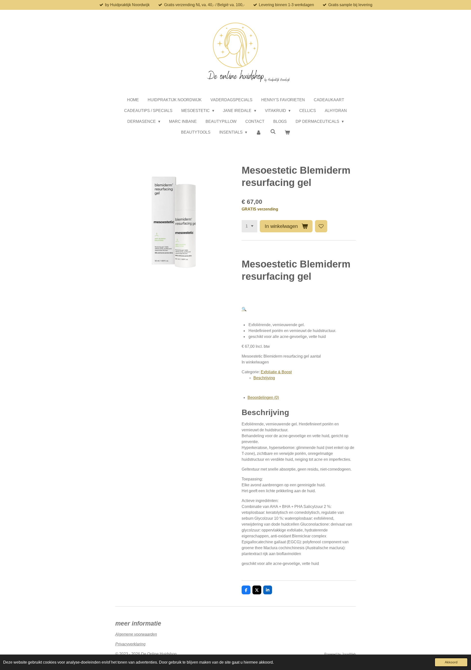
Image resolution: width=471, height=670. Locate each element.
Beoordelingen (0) (263, 397)
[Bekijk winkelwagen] (287, 132)
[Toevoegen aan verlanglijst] (321, 226)
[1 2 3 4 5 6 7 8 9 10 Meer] (249, 226)
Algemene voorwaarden (136, 634)
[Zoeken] (273, 131)
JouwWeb (349, 654)
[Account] (258, 132)
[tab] (304, 378)
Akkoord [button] (451, 662)
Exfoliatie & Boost (276, 372)
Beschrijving (264, 378)
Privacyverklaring (130, 644)
